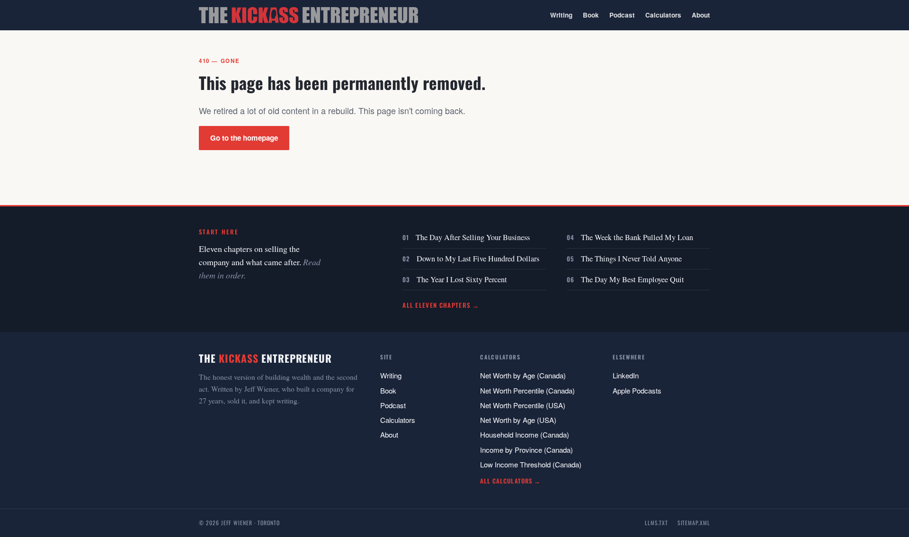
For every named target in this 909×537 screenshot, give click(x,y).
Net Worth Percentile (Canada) (527, 390)
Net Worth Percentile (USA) (522, 405)
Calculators (663, 14)
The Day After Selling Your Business (473, 237)
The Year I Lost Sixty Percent (462, 279)
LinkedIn (626, 375)
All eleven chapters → (441, 305)
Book (591, 14)
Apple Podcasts (637, 390)
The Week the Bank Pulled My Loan (637, 237)
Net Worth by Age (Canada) (523, 375)
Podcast (622, 14)
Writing (561, 14)
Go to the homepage (244, 138)
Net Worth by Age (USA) (518, 420)
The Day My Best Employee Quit (632, 279)
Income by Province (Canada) (526, 450)
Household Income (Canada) (524, 434)
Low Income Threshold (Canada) (530, 464)
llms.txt (656, 523)
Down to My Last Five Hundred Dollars (478, 258)
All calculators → (510, 480)
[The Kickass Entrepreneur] (308, 15)
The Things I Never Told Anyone (631, 258)
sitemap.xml (693, 523)
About (701, 14)
